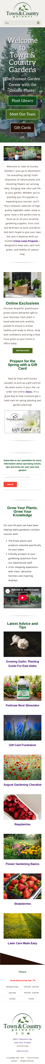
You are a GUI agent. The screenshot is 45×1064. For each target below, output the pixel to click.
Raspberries (22, 824)
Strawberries (22, 903)
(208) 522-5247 (22, 1051)
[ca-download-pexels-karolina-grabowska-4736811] (22, 795)
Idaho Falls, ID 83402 (22, 1042)
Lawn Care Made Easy (22, 943)
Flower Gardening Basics (22, 864)
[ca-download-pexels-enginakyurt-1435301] (22, 874)
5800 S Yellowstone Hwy (22, 1039)
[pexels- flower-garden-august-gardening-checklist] (22, 755)
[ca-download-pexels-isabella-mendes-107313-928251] (22, 632)
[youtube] (28, 1033)
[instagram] (22, 1033)
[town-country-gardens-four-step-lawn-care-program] (22, 914)
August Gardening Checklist (22, 784)
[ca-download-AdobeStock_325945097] (22, 834)
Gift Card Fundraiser (22, 745)
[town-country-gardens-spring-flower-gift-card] (22, 716)
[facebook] (17, 1033)
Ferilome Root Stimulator (22, 705)
